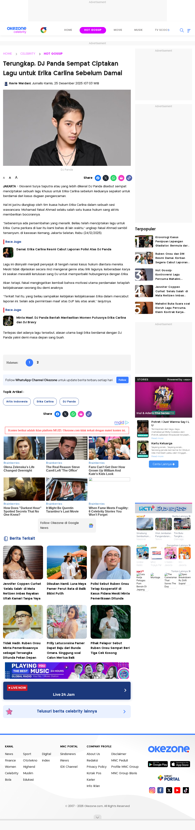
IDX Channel (69, 766)
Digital (46, 754)
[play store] (158, 764)
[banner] (67, 677)
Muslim (28, 773)
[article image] (144, 241)
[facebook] (160, 790)
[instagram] (152, 790)
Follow (122, 379)
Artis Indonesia (16, 401)
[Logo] (43, 30)
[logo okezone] (169, 749)
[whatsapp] (113, 178)
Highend (29, 766)
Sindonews (68, 754)
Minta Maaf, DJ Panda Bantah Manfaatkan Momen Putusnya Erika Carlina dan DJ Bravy (71, 320)
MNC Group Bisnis (124, 773)
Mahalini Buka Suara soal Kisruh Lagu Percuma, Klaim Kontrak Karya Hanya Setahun (172, 308)
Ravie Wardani (20, 83)
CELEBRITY (27, 53)
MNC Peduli (119, 760)
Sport (27, 754)
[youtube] (177, 790)
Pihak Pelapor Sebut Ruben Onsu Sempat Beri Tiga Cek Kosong (110, 648)
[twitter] (169, 790)
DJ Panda (69, 401)
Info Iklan (93, 786)
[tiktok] (186, 790)
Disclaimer (118, 754)
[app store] (180, 764)
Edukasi (28, 779)
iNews (64, 760)
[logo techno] (16, 30)
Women (10, 766)
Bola (8, 779)
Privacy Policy (97, 766)
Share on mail (121, 178)
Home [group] (68, 30)
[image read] (8, 252)
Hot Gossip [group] (92, 30)
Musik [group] (138, 30)
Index (46, 760)
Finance (10, 760)
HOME (7, 53)
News (9, 754)
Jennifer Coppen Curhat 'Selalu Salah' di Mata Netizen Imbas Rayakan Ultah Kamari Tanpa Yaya (171, 292)
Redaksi (92, 760)
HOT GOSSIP (53, 53)
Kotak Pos (94, 773)
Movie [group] (118, 30)
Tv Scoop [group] (162, 30)
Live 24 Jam (64, 694)
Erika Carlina (45, 401)
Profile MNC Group (125, 766)
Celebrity (11, 773)
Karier (91, 779)
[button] (169, 30)
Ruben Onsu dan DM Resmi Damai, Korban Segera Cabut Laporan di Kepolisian (171, 259)
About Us (93, 754)
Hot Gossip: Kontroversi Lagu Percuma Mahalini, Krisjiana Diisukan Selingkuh (168, 275)
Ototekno (30, 760)
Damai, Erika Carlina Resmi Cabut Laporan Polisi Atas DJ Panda (63, 249)
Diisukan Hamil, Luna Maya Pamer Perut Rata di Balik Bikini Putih (66, 589)
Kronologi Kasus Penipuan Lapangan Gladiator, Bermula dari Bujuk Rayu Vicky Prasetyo (172, 242)
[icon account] (6, 84)
